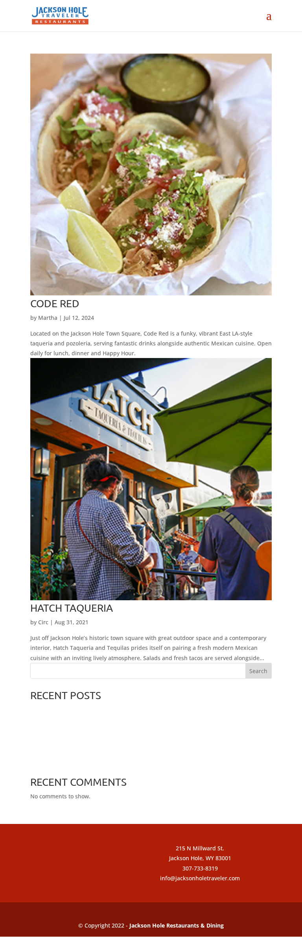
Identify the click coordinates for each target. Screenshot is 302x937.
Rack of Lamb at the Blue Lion (69, 760)
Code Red (54, 303)
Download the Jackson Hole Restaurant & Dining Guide (102, 734)
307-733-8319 (200, 868)
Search (258, 671)
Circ (43, 622)
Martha (47, 317)
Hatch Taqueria (71, 608)
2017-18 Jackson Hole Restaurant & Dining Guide (94, 709)
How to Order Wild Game (63, 747)
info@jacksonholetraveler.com (200, 878)
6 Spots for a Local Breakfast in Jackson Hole (88, 722)
